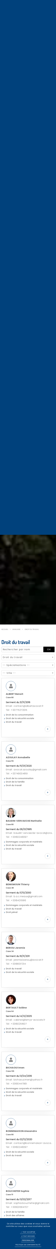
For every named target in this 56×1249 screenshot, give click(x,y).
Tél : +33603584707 (17, 1207)
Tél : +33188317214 (16, 963)
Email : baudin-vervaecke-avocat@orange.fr (29, 833)
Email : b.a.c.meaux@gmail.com (24, 896)
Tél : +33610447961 (16, 1083)
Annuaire (16, 629)
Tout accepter (28, 1232)
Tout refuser (29, 1236)
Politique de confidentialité (28, 1245)
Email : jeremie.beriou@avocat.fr (24, 959)
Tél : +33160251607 (16, 1023)
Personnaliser (28, 1240)
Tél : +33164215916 (16, 900)
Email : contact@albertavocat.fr (24, 706)
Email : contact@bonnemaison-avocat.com (29, 1143)
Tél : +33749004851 (17, 773)
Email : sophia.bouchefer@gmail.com (27, 1203)
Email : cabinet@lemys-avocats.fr (25, 1019)
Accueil (4, 629)
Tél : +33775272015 (16, 710)
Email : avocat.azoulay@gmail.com (26, 769)
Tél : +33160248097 (17, 837)
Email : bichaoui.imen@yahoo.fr (24, 1079)
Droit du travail (32, 629)
